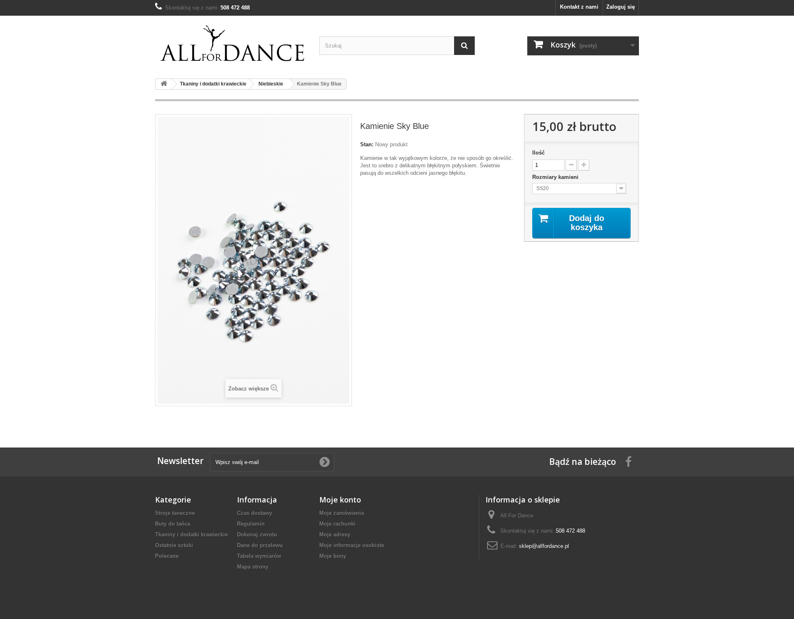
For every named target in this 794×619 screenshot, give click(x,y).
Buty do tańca (172, 524)
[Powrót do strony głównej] (164, 84)
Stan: (366, 144)
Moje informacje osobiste (351, 545)
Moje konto (340, 500)
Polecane (167, 556)
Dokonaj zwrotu (257, 534)
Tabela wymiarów (259, 556)
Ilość (538, 153)
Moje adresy (334, 534)
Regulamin (251, 524)
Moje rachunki (337, 524)
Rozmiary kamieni (556, 177)
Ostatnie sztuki (174, 545)
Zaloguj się (620, 7)
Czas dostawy (254, 513)
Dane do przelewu (260, 545)
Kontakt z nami (579, 7)
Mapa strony (252, 567)
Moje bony (332, 556)
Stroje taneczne (175, 513)
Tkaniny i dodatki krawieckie (191, 534)
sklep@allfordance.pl (544, 546)
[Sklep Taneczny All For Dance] (233, 44)
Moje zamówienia (341, 513)
